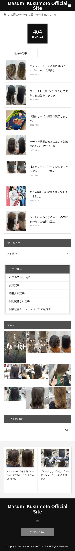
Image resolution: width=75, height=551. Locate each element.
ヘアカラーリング (19, 277)
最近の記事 (20, 53)
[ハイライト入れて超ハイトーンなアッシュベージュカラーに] (60, 398)
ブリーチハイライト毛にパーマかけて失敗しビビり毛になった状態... (20, 475)
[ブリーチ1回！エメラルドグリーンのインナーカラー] (60, 375)
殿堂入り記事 (17, 293)
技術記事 (14, 285)
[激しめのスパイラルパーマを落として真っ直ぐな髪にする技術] (60, 342)
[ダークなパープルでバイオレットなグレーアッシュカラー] (15, 371)
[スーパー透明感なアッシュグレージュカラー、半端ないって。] (37, 371)
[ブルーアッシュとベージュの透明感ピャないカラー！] (37, 398)
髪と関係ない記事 (19, 301)
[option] (20, 470)
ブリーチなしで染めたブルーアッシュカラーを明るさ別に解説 (55, 475)
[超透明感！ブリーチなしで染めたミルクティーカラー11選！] (37, 342)
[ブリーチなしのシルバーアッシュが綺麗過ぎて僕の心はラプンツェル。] (15, 394)
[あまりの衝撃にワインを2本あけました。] (15, 347)
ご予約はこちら (37, 532)
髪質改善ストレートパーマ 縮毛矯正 (30, 309)
